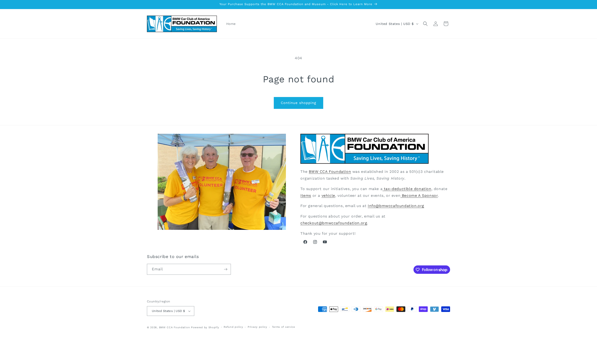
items (305, 195)
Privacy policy (257, 326)
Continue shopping (298, 103)
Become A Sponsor (419, 195)
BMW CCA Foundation (330, 171)
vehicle (328, 195)
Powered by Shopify (205, 327)
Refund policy (233, 326)
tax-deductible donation (406, 189)
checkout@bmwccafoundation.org (333, 223)
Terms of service (283, 326)
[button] (425, 24)
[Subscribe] (225, 269)
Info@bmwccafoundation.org (396, 206)
